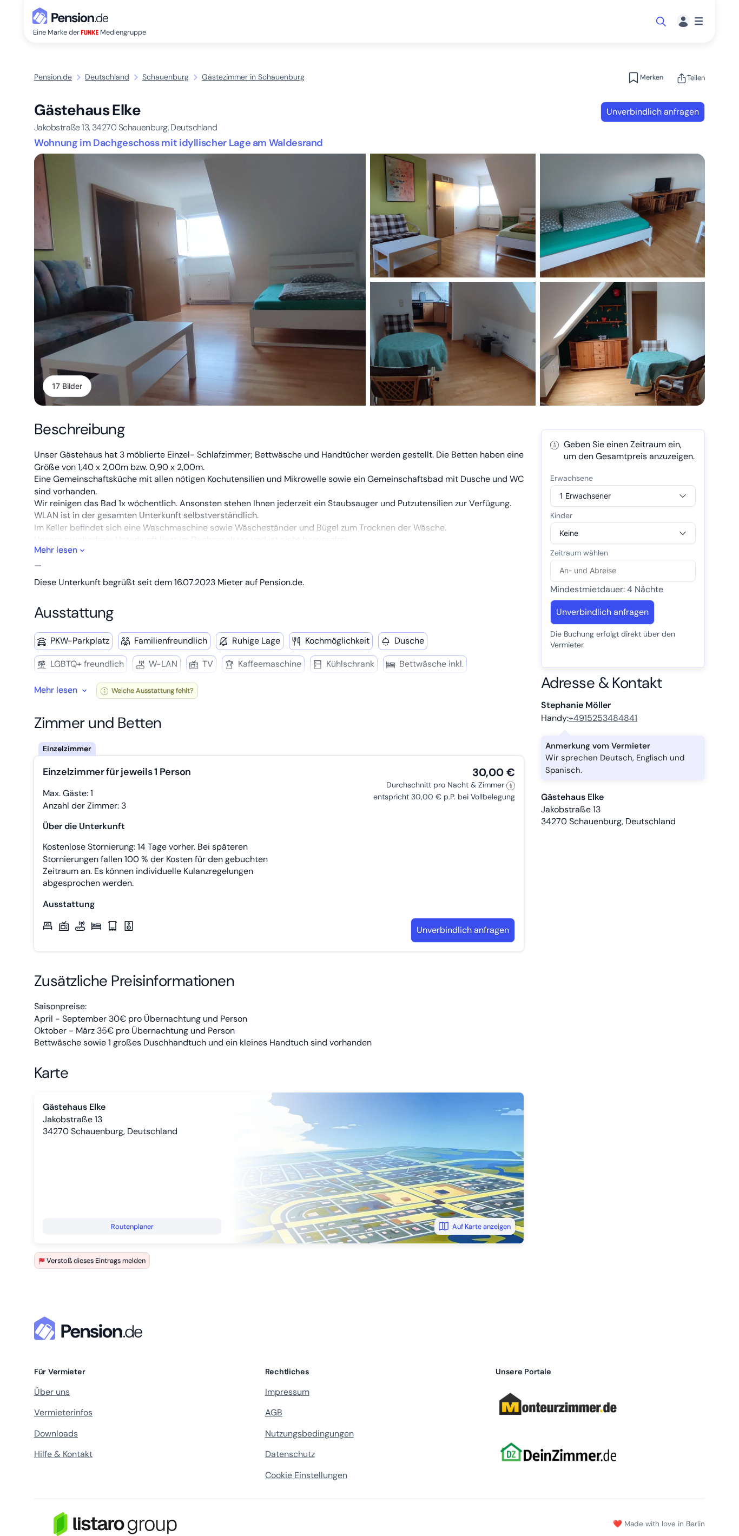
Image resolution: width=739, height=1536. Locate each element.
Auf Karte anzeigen (481, 1226)
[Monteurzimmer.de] (558, 1419)
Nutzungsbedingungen (309, 1433)
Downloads (56, 1433)
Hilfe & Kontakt (63, 1454)
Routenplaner (132, 1226)
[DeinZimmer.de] (558, 1467)
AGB (273, 1412)
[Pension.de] (72, 15)
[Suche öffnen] (662, 22)
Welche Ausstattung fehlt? (152, 690)
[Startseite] (90, 1328)
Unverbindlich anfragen (652, 111)
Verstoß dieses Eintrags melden (96, 1260)
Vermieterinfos (63, 1412)
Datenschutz (290, 1454)
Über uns (52, 1392)
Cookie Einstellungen (306, 1475)
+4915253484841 (603, 718)
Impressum (287, 1392)
